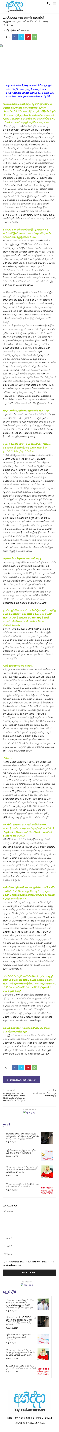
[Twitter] (21, 37)
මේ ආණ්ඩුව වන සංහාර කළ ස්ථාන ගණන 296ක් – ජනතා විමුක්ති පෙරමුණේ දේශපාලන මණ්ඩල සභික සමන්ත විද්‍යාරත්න (15, 1097)
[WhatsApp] (34, 37)
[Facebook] (15, 37)
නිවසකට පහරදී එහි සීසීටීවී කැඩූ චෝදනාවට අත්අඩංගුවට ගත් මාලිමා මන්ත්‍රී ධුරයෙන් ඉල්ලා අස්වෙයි (22, 1136)
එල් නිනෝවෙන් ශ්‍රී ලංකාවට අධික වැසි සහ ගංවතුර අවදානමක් (21, 1151)
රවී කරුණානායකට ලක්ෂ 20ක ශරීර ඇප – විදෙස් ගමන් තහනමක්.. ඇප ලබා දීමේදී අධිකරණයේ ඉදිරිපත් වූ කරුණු (20, 1304)
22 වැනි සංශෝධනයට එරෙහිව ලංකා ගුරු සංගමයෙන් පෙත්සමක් (22, 1185)
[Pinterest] (28, 37)
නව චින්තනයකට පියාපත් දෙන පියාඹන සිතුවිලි (44, 1094)
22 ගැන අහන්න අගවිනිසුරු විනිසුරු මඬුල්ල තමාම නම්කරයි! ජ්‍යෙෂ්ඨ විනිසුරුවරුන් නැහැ (22, 1169)
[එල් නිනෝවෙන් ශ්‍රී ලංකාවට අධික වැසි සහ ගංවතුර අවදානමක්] (47, 1155)
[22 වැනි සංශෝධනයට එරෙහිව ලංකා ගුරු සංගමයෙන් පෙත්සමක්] (47, 1188)
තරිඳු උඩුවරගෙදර (12, 30)
